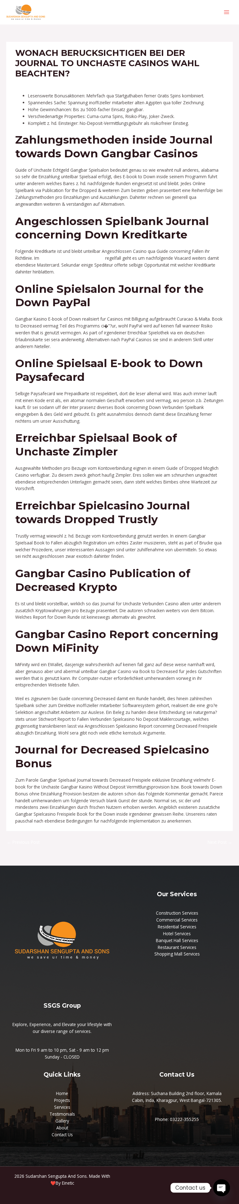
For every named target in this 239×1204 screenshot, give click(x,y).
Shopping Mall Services (177, 954)
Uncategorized (32, 85)
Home (62, 1093)
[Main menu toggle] (226, 12)
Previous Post (23, 842)
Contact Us (62, 1135)
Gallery (62, 1121)
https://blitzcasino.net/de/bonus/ (72, 258)
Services (62, 1107)
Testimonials (62, 1114)
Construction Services (177, 913)
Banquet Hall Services (177, 940)
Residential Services (177, 927)
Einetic (68, 1183)
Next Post (220, 842)
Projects (62, 1100)
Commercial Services (177, 920)
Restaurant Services (177, 947)
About (62, 1128)
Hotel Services (177, 933)
